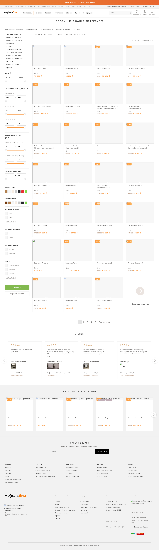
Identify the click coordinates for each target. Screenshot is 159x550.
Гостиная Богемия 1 (127, 376)
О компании (32, 7)
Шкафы (69, 13)
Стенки (9, 46)
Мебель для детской (13, 37)
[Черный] (19, 191)
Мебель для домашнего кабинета (14, 60)
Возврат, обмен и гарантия (65, 510)
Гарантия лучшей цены (89, 507)
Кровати (48, 13)
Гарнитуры (132, 467)
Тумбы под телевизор (14, 52)
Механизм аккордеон (13, 479)
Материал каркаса (12, 229)
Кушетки (8, 473)
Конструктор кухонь (135, 476)
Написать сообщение (141, 527)
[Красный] (22, 191)
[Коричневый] (6, 191)
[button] (45, 65)
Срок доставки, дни (13, 171)
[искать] (130, 12)
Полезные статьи (76, 7)
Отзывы (57, 519)
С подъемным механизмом (45, 476)
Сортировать (146, 40)
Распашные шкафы (104, 470)
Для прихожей (102, 473)
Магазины (84, 504)
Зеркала (9, 67)
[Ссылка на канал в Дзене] (119, 526)
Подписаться (102, 451)
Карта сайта (85, 513)
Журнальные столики (14, 49)
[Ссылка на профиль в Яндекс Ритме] (123, 526)
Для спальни (102, 476)
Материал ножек (11, 245)
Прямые (7, 467)
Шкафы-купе (102, 467)
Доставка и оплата (43, 7)
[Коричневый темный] (6, 202)
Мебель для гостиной (14, 40)
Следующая (104, 322)
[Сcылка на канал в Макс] (115, 526)
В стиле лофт (58, 34)
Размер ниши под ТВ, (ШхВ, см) (13, 136)
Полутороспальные (43, 470)
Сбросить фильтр (17, 294)
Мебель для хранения (14, 64)
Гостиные (10, 43)
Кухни (77, 13)
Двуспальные (41, 473)
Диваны (39, 13)
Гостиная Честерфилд (91, 376)
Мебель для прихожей (14, 55)
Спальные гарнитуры (13, 34)
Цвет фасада (10, 187)
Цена (9, 73)
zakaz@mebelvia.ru (113, 507)
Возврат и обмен (57, 7)
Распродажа (88, 13)
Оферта (58, 516)
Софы (7, 476)
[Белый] (9, 191)
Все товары (27, 13)
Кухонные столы (134, 473)
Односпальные (41, 467)
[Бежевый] (13, 191)
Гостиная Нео (52, 376)
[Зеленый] (26, 191)
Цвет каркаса (10, 198)
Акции (67, 7)
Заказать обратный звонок (116, 7)
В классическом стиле (72, 34)
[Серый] (16, 191)
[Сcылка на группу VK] (107, 526)
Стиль (7, 261)
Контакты (87, 7)
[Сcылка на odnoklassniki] (111, 526)
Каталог (58, 501)
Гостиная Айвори (17, 376)
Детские (69, 473)
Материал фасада (12, 209)
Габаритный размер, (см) (15, 89)
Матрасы (59, 13)
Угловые (8, 470)
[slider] (6, 81)
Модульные (48, 34)
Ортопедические (11, 482)
